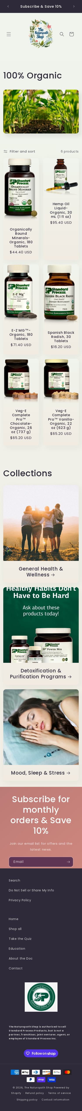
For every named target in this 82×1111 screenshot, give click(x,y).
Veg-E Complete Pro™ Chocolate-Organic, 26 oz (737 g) (21, 421)
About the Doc (21, 958)
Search (14, 880)
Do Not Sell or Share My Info (31, 890)
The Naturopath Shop (38, 1087)
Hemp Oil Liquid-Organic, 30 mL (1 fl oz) (61, 210)
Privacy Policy (20, 900)
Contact (16, 968)
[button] (9, 34)
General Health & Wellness (41, 572)
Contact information (55, 1099)
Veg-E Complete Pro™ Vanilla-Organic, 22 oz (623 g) (61, 419)
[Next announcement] (74, 6)
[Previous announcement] (8, 6)
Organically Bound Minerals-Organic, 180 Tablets (21, 237)
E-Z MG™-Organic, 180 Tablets (21, 334)
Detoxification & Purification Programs (38, 674)
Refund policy (34, 1093)
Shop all (15, 929)
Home (13, 919)
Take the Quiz (20, 939)
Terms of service (59, 1093)
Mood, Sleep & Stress (38, 773)
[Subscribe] (68, 862)
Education (17, 948)
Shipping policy (27, 1099)
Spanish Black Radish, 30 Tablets (61, 336)
